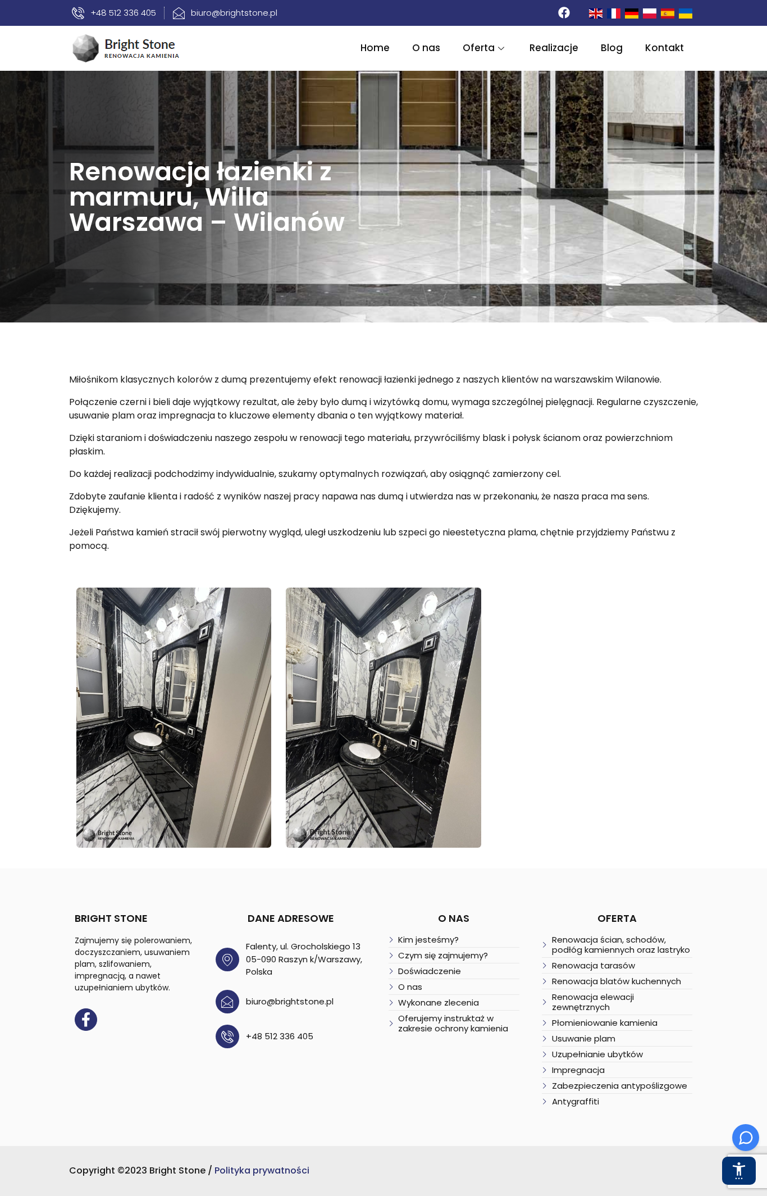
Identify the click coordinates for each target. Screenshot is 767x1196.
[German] (632, 12)
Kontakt (664, 47)
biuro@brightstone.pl (290, 1001)
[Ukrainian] (686, 12)
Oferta (479, 47)
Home (375, 47)
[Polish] (650, 12)
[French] (614, 12)
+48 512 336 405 (279, 1036)
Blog (612, 47)
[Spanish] (668, 12)
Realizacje (553, 47)
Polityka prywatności (261, 1170)
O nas (426, 47)
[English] (596, 12)
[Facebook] (564, 12)
